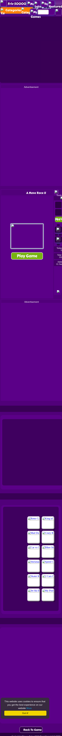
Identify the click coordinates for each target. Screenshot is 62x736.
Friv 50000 (17, 3)
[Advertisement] (31, 49)
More (29, 708)
